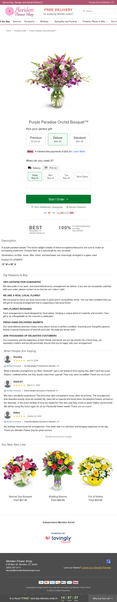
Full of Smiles (30, 390)
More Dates (82, 176)
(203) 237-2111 (13, 567)
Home (8, 30)
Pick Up (53, 167)
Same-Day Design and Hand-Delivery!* (23, 2)
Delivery (37, 167)
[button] (109, 589)
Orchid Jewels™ (31, 365)
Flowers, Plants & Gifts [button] (94, 21)
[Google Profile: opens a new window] (109, 561)
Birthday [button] (44, 21)
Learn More (79, 151)
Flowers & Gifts (20, 30)
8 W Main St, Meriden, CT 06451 (22, 564)
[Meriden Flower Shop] (20, 12)
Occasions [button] (29, 21)
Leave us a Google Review (96, 567)
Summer (17, 21)
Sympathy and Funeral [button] (66, 21)
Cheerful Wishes (31, 421)
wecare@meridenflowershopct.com (23, 570)
